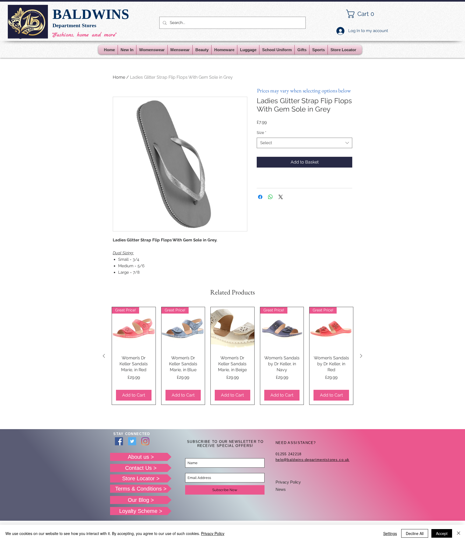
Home (119, 77)
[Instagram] (145, 441)
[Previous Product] (104, 356)
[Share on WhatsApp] (270, 197)
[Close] (458, 533)
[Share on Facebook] (260, 197)
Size (261, 132)
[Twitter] (132, 441)
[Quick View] (232, 329)
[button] (364, 14)
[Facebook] (119, 441)
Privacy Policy (288, 482)
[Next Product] (361, 356)
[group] (232, 356)
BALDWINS (90, 14)
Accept (442, 533)
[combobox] (304, 143)
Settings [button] (390, 533)
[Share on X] (280, 197)
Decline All (415, 533)
